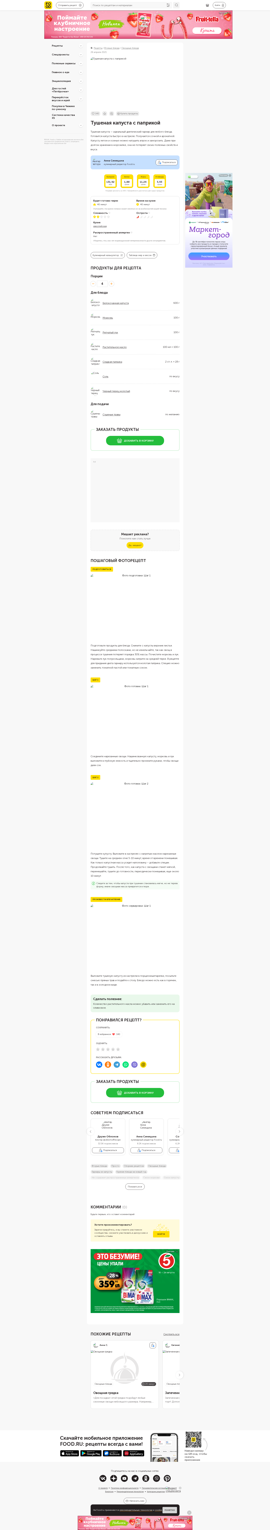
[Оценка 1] (97, 1049)
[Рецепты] (81, 46)
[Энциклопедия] (81, 81)
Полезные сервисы (63, 63)
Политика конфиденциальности (125, 1488)
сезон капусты (171, 1177)
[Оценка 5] (118, 1049)
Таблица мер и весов (140, 255)
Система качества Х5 (63, 116)
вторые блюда (99, 1166)
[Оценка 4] (113, 1049)
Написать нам (137, 1501)
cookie (158, 1510)
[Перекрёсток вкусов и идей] (81, 99)
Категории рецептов (156, 1491)
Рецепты (57, 45)
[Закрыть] (180, 1488)
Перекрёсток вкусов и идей (61, 99)
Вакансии (109, 1491)
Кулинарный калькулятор (106, 255)
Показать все (135, 1186)
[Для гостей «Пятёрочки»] (81, 90)
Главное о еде (60, 72)
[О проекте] (81, 125)
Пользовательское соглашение (155, 1488)
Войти (161, 1234)
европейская (100, 226)
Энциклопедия (61, 81)
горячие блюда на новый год (131, 1172)
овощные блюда (157, 1166)
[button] (90, 1131)
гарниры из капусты (102, 1172)
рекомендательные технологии (136, 1510)
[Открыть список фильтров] (168, 5)
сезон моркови (151, 1177)
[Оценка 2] (102, 1049)
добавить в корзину (139, 440)
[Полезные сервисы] (81, 63)
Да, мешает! (134, 545)
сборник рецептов (134, 1166)
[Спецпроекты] (81, 54)
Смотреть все (171, 1334)
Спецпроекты (60, 54)
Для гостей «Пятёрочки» (60, 90)
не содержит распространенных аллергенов (115, 1177)
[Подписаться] (152, 1345)
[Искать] (176, 5)
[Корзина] (207, 5)
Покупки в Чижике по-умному (63, 108)
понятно (170, 1510)
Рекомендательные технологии (130, 1491)
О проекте (58, 125)
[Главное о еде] (81, 72)
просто (115, 1166)
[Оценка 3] (107, 1049)
